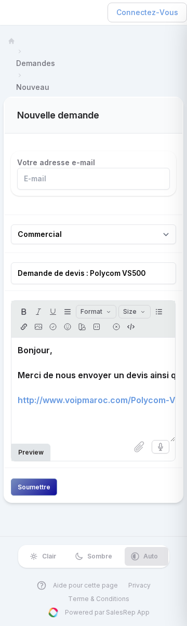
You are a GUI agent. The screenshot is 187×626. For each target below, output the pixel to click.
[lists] (159, 311)
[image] (38, 327)
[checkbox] (53, 327)
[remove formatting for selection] (116, 327)
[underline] (53, 311)
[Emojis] (67, 327)
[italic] (38, 311)
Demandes (35, 63)
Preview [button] (31, 452)
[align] (67, 311)
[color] (82, 327)
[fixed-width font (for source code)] (96, 327)
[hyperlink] (24, 327)
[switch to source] (131, 327)
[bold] (24, 311)
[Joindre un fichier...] (139, 446)
